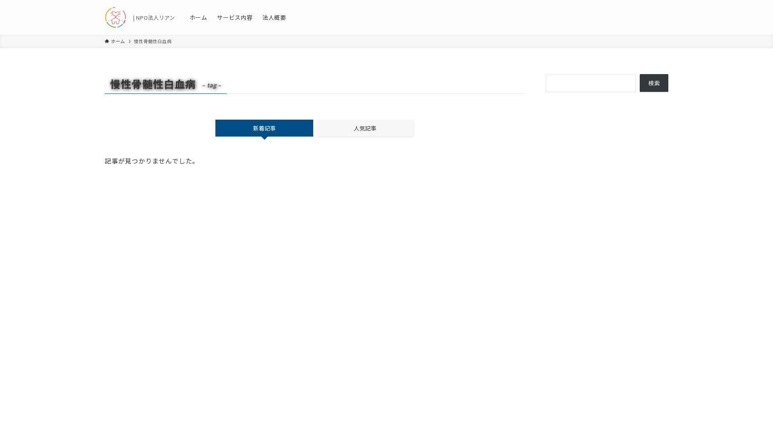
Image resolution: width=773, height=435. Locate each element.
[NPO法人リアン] (115, 17)
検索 (654, 83)
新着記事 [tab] (264, 128)
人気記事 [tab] (365, 128)
